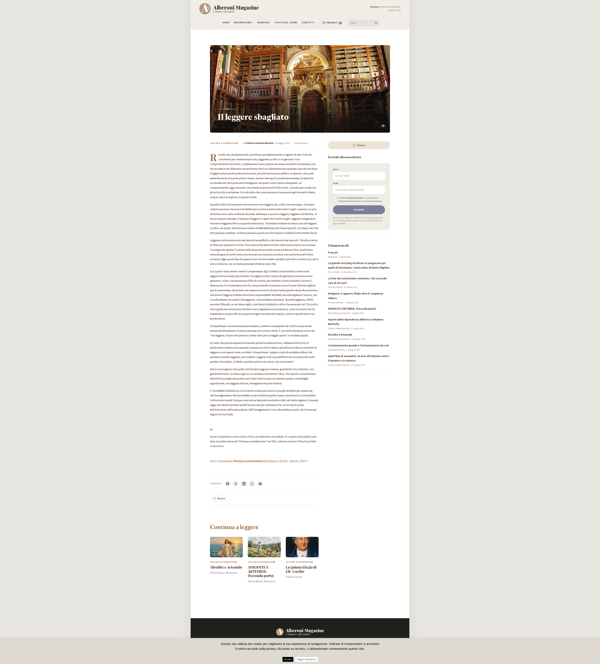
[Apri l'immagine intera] (383, 125)
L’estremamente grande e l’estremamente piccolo (358, 345)
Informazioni (242, 22)
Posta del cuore (286, 22)
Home (226, 22)
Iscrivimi (359, 209)
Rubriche (263, 22)
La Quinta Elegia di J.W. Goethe (301, 569)
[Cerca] (375, 22)
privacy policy (355, 198)
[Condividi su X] (235, 483)
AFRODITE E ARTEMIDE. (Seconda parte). (261, 571)
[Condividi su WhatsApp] (252, 483)
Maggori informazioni (306, 659)
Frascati (333, 253)
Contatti (308, 22)
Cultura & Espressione (224, 143)
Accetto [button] (287, 659)
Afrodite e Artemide (226, 567)
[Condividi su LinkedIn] (244, 483)
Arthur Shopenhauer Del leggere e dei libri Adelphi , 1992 (257, 461)
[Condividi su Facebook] (227, 483)
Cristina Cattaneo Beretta (259, 143)
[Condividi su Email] (260, 483)
